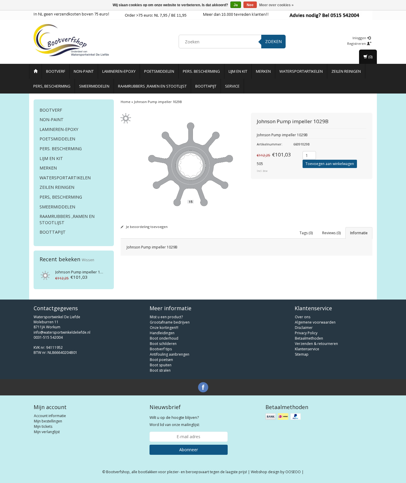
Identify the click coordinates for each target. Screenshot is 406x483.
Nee (250, 5)
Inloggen (360, 38)
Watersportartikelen (301, 71)
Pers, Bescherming (51, 86)
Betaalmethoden (309, 338)
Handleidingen (162, 332)
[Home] (35, 71)
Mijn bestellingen (48, 421)
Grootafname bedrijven (170, 322)
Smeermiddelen (94, 86)
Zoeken (273, 41)
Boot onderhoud (164, 338)
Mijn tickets (43, 426)
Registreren (357, 43)
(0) (369, 56)
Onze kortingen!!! (164, 327)
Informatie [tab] (359, 232)
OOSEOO (293, 471)
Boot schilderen (163, 343)
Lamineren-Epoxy (119, 71)
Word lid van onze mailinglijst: (175, 421)
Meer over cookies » (276, 5)
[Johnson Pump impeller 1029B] (45, 274)
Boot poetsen (161, 359)
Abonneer (188, 449)
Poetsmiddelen (159, 71)
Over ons (302, 316)
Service (232, 86)
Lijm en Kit (238, 71)
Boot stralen (160, 370)
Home (125, 101)
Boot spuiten (160, 365)
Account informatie (50, 415)
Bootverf (55, 71)
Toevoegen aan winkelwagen (330, 163)
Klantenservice (307, 348)
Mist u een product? (166, 316)
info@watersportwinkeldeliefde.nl (62, 332)
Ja (236, 5)
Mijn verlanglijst (47, 431)
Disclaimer (304, 327)
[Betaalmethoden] (283, 416)
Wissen (88, 259)
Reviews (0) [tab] (331, 232)
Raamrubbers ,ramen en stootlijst (152, 86)
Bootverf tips (161, 348)
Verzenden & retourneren (316, 343)
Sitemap (302, 354)
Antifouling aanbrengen (169, 354)
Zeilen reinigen (346, 71)
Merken (263, 71)
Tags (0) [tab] (306, 232)
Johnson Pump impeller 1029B (81, 272)
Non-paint (84, 71)
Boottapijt (205, 86)
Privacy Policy (306, 332)
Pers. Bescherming (201, 71)
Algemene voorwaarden (315, 322)
